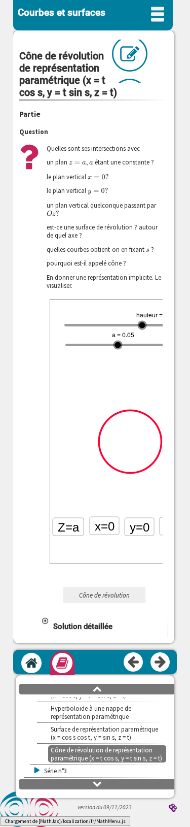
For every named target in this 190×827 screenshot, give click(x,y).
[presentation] (81, 162)
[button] (104, 626)
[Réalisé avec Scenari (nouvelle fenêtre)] (173, 808)
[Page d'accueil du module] (31, 663)
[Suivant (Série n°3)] (160, 662)
